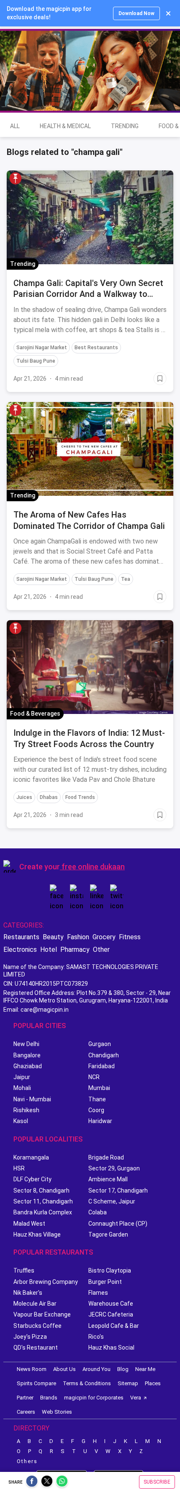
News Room (31, 1369)
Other (101, 949)
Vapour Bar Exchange (42, 1314)
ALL (15, 126)
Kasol (20, 1121)
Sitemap (128, 1383)
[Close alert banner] (168, 13)
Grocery (104, 937)
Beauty (53, 937)
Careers (26, 1412)
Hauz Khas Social (111, 1347)
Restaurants (21, 937)
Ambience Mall (108, 1179)
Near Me (145, 1369)
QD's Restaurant (35, 1347)
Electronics (20, 949)
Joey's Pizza (30, 1336)
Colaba (97, 1212)
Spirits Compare (36, 1383)
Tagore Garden (108, 1234)
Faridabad (101, 1066)
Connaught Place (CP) (117, 1223)
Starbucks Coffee (37, 1325)
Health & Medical (65, 126)
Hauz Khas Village (37, 1234)
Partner (25, 1397)
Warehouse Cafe (110, 1303)
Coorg (96, 1110)
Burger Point (105, 1281)
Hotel (48, 949)
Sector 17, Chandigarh (118, 1190)
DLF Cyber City (32, 1179)
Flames (98, 1292)
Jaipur (21, 1077)
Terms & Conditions (87, 1383)
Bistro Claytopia (109, 1270)
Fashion (78, 937)
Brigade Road (106, 1157)
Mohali (22, 1088)
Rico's (96, 1336)
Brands (48, 1397)
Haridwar (100, 1121)
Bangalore (27, 1055)
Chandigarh (103, 1055)
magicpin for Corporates (93, 1397)
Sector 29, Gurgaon (114, 1168)
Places (153, 1383)
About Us (64, 1369)
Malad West (29, 1223)
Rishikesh (26, 1110)
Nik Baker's (27, 1292)
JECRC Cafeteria (110, 1314)
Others (27, 1461)
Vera (135, 1397)
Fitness (130, 937)
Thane (97, 1099)
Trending (125, 126)
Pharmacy (75, 949)
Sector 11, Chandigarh (43, 1201)
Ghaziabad (27, 1066)
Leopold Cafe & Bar (113, 1325)
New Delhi (26, 1044)
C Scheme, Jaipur (111, 1201)
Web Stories (57, 1412)
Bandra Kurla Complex (42, 1212)
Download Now (136, 13)
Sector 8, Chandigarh (41, 1190)
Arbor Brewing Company (45, 1281)
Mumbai (99, 1088)
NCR (94, 1077)
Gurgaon (99, 1044)
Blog (123, 1369)
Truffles (23, 1270)
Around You (96, 1369)
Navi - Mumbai (32, 1099)
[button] (15, 178)
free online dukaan (93, 866)
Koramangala (31, 1157)
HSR (19, 1168)
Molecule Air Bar (35, 1303)
